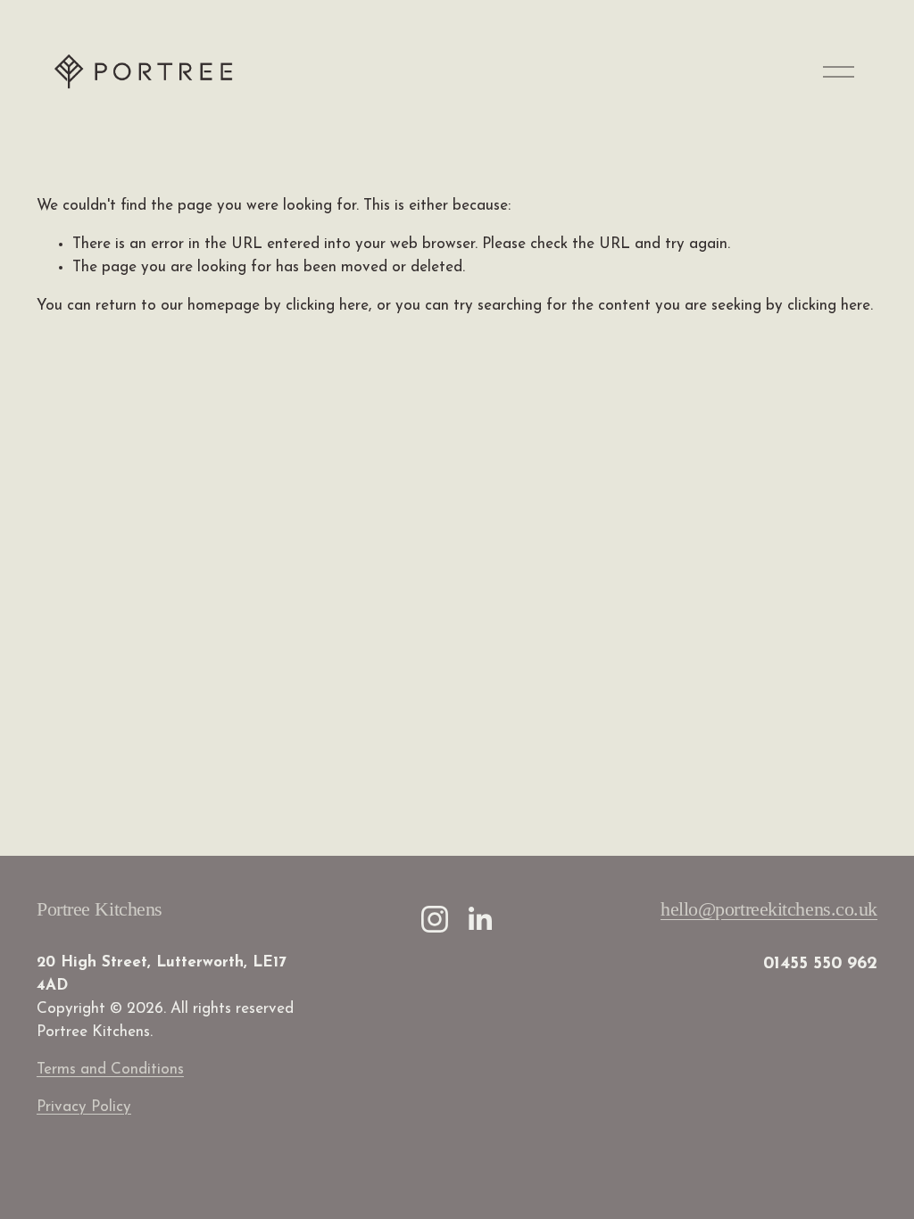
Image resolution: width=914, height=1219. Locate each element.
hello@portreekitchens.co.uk (769, 909)
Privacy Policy (84, 1107)
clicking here (327, 305)
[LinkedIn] (479, 919)
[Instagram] (434, 919)
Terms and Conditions (110, 1069)
